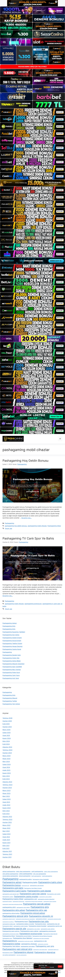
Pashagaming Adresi (10, 623)
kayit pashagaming (36, 876)
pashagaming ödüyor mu (53, 949)
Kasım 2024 (7, 738)
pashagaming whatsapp (29, 944)
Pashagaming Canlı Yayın (11, 675)
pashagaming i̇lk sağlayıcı (8, 921)
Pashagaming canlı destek (39, 891)
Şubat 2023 (7, 799)
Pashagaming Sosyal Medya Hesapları (42, 936)
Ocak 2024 (6, 767)
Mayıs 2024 (6, 756)
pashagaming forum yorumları (49, 901)
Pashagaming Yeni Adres (11, 946)
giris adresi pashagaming (10, 874)
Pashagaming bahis (29, 882)
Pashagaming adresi (12, 882)
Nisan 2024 (6, 759)
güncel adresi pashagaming (10, 876)
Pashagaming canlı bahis (13, 888)
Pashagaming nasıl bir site (14, 928)
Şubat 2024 (7, 764)
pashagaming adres (25, 879)
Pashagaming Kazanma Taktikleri (14, 632)
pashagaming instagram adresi (54, 919)
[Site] (32, 111)
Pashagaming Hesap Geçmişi (12, 646)
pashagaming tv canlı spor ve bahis (25, 941)
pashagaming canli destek (37, 885)
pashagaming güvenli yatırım (9, 919)
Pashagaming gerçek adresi (36, 904)
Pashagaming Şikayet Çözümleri (13, 664)
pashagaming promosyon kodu (11, 933)
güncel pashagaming (25, 876)
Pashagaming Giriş (9, 626)
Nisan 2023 (6, 793)
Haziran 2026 (7, 721)
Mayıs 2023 (6, 790)
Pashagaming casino (8, 896)
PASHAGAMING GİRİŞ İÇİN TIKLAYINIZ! (32, 67)
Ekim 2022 (6, 811)
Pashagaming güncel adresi (32, 913)
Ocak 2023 (6, 802)
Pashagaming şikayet (24, 952)
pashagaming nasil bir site (54, 926)
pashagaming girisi (9, 907)
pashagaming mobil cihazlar (37, 526)
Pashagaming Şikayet (10, 698)
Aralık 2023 (6, 770)
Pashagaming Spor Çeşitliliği (12, 667)
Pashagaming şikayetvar (44, 952)
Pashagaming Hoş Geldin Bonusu (25, 460)
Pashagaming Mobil (8, 926)
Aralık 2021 (6, 840)
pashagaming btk (25, 885)
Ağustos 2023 (7, 782)
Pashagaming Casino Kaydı (12, 649)
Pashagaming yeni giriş (45, 946)
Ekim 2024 (6, 741)
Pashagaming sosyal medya (24, 936)
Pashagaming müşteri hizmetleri (37, 926)
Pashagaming (9, 523)
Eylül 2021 (6, 848)
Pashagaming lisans (40, 924)
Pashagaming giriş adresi (14, 910)
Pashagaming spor (7, 938)
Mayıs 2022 (6, 825)
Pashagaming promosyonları (30, 934)
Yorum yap (8, 528)
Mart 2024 (6, 761)
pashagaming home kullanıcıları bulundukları (25, 919)
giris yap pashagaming (39, 873)
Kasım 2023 (7, 773)
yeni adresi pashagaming (9, 955)
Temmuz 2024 (7, 750)
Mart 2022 (6, 831)
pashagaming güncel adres (11, 913)
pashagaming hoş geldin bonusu (16, 526)
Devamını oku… (26, 518)
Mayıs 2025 (6, 730)
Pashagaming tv (10, 941)
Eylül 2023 (6, 779)
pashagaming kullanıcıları (9, 924)
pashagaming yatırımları (43, 944)
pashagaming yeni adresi (28, 946)
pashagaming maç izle (53, 924)
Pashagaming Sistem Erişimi (12, 638)
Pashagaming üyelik (8, 952)
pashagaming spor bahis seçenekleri (41, 938)
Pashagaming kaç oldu (39, 921)
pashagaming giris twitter (23, 907)
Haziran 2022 (7, 822)
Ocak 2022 (6, 837)
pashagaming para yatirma (47, 929)
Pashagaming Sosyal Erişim (12, 640)
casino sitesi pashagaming (51, 871)
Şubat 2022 (6, 834)
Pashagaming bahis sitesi (50, 882)
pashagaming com (30, 899)
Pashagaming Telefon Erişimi (12, 643)
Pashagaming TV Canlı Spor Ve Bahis (28, 538)
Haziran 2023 (7, 787)
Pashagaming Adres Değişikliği (41, 879)
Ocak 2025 (6, 735)
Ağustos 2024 (7, 747)
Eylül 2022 (6, 814)
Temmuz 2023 (7, 785)
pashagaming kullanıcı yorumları (25, 924)
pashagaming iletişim (41, 919)
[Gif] (32, 183)
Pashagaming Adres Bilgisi (12, 661)
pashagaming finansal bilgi (18, 901)
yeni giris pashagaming (21, 955)
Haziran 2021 (7, 857)
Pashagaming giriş (40, 907)
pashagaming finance (7, 901)
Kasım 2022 (7, 808)
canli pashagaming (37, 871)
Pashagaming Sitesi (54, 526)
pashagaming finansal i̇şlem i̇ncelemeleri (34, 901)
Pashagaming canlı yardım (53, 894)
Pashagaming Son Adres (11, 635)
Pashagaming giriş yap (36, 910)
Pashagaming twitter (11, 944)
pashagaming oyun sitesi (33, 929)
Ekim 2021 (6, 845)
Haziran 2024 (7, 753)
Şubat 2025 (6, 732)
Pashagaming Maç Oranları (12, 669)
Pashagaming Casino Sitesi (13, 899)
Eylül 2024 (6, 744)
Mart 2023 (6, 796)
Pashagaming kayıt (21, 921)
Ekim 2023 (6, 776)
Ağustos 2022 (7, 816)
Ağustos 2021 (7, 851)
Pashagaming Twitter (10, 701)
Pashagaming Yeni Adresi (11, 704)
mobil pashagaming (47, 876)
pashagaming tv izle (40, 941)
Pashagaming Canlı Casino (14, 891)
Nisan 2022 (6, 828)
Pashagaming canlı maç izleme (33, 894)
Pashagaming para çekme (29, 931)
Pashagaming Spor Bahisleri (22, 938)
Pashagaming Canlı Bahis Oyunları (33, 888)
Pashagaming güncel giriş (15, 916)
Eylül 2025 (6, 724)
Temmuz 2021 (7, 854)
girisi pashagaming (25, 874)
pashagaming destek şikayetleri (46, 899)
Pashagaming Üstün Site (11, 658)
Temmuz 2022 (7, 819)
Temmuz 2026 (7, 718)
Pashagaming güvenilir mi (41, 916)
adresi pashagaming (9, 871)
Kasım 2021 (6, 843)
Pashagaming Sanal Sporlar (50, 933)
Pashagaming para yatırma (11, 931)
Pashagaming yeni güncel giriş (17, 949)
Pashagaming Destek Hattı (12, 655)
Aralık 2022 (6, 805)
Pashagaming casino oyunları (26, 896)
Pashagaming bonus (12, 885)
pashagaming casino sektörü (45, 896)
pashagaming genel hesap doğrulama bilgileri (12, 904)
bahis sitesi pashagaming (23, 871)
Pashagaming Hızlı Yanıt (11, 678)
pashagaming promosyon (33, 604)
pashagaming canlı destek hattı (11, 894)
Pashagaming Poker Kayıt (11, 672)
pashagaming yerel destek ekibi (40, 949)
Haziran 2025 (7, 727)
